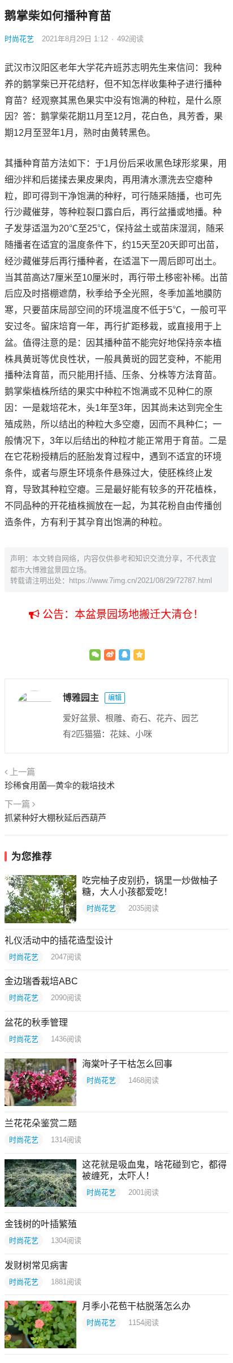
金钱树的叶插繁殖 (41, 1224)
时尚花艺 (19, 38)
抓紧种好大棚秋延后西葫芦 (55, 817)
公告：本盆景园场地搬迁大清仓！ (122, 614)
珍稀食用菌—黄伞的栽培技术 (60, 785)
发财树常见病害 (36, 1265)
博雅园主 (81, 697)
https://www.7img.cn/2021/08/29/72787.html (140, 580)
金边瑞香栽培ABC (41, 981)
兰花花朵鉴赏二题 (41, 1123)
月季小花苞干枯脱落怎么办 (136, 1306)
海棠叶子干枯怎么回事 (127, 1064)
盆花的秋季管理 (36, 1022)
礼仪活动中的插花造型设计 (59, 940)
